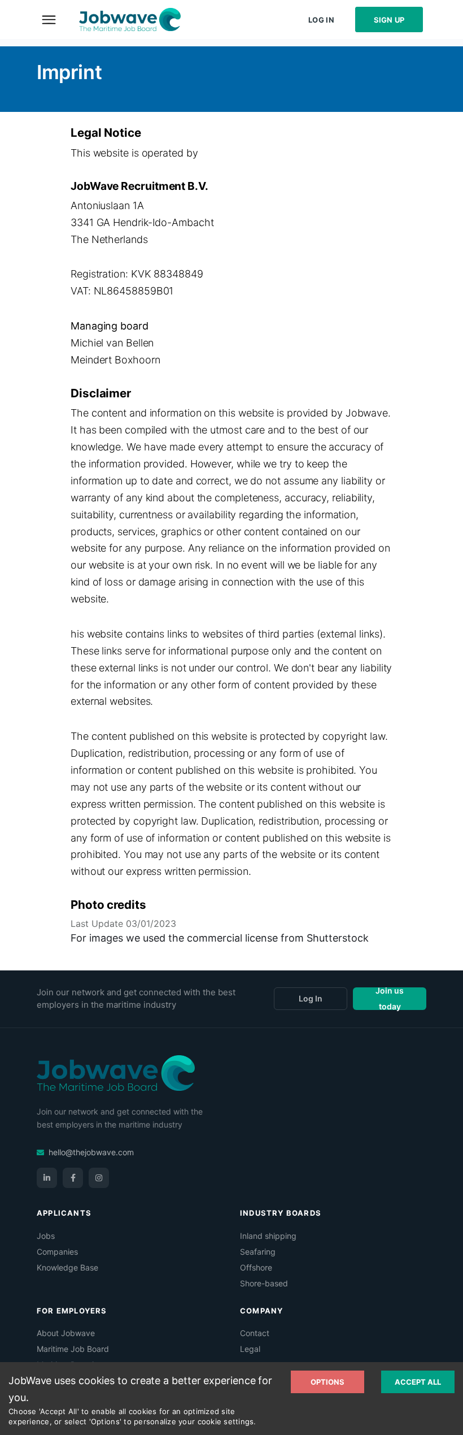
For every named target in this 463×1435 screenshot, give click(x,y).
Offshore (256, 1267)
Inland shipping (268, 1236)
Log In (321, 19)
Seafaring (258, 1251)
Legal (250, 1349)
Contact (254, 1333)
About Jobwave (66, 1333)
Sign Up (389, 19)
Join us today (389, 998)
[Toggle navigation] (48, 19)
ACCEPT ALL (418, 1381)
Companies (57, 1251)
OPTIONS (327, 1381)
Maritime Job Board (73, 1349)
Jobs (46, 1236)
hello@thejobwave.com (91, 1152)
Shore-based (264, 1283)
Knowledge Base (67, 1267)
